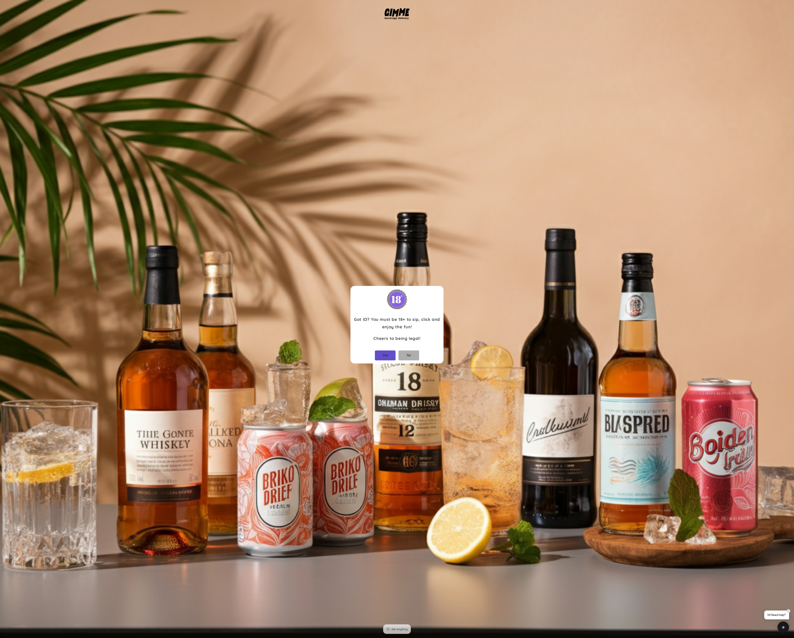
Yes (385, 355)
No (409, 355)
